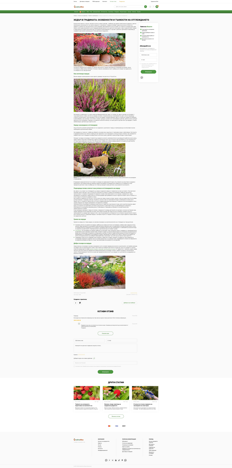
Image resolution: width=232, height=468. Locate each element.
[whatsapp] (125, 460)
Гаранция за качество (152, 448)
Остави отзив (113, 1)
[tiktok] (119, 460)
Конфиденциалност (103, 450)
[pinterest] (80, 303)
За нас (75, 1)
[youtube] (115, 460)
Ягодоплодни (123, 11)
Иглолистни (104, 11)
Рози (91, 11)
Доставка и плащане (84, 1)
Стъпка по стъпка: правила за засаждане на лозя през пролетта (143, 405)
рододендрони (107, 249)
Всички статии (116, 416)
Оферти (83, 11)
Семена (134, 11)
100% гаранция (96, 1)
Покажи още (105, 333)
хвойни (92, 249)
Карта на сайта (126, 446)
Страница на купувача (127, 445)
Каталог (76, 11)
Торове (139, 11)
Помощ (100, 446)
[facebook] (76, 303)
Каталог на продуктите (103, 441)
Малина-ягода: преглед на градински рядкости (112, 404)
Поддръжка (122, 1)
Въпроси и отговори (151, 453)
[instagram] (112, 460)
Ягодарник (78, 388)
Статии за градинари (127, 443)
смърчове (100, 249)
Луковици (110, 11)
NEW (88, 11)
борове (96, 249)
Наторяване (78, 230)
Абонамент (125, 441)
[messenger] (142, 78)
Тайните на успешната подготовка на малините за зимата (83, 405)
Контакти (105, 1)
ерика (113, 249)
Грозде (129, 11)
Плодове (116, 11)
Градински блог (154, 1)
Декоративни (96, 11)
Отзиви (150, 455)
